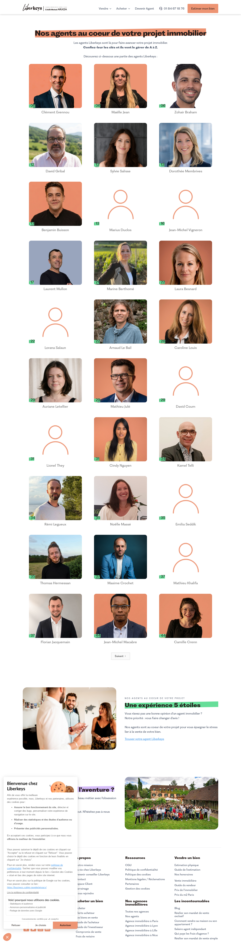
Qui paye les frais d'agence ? (191, 933)
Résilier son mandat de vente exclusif (191, 914)
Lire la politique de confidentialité (23, 892)
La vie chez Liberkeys (88, 869)
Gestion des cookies (137, 888)
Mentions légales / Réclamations (145, 879)
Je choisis (40, 925)
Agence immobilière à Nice (141, 935)
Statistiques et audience (21, 904)
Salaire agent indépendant (190, 929)
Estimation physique (186, 865)
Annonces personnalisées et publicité (28, 907)
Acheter (80, 908)
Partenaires (132, 883)
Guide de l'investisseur (89, 927)
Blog (177, 908)
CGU (128, 865)
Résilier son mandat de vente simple (196, 938)
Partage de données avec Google (26, 910)
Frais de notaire (85, 936)
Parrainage (82, 888)
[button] (7, 937)
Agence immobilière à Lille (141, 930)
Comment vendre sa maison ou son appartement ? (195, 922)
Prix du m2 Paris (184, 894)
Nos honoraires (183, 874)
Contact (81, 879)
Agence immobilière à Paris (141, 921)
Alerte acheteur (85, 913)
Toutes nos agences (137, 911)
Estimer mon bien (203, 8)
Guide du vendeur (185, 885)
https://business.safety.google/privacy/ (27, 887)
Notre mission (84, 865)
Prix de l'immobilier (186, 890)
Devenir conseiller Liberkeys (93, 874)
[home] (45, 8)
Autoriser (65, 925)
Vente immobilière (185, 880)
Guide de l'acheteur (87, 922)
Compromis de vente (88, 931)
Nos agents (132, 916)
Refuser (15, 925)
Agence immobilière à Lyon (141, 925)
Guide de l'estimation (187, 869)
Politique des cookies (138, 874)
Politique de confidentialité (141, 869)
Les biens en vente (87, 917)
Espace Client (84, 883)
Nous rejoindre (85, 893)
